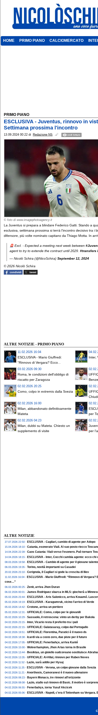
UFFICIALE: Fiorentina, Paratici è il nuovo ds (57, 632)
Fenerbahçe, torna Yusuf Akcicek (49, 687)
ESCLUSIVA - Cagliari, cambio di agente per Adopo (61, 541)
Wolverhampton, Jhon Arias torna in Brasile (56, 647)
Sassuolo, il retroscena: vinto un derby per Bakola (61, 617)
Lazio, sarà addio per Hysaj (45, 662)
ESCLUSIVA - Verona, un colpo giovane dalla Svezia (61, 667)
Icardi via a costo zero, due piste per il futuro (57, 637)
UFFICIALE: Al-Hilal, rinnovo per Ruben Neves (58, 657)
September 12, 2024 (73, 258)
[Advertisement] (39, 307)
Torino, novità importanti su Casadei (51, 567)
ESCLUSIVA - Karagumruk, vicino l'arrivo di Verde (60, 602)
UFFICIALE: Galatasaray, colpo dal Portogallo (57, 627)
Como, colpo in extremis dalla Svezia (45, 391)
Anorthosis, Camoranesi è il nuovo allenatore (57, 672)
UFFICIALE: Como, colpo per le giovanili (54, 612)
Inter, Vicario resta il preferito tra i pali (52, 622)
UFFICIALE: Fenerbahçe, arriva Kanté (52, 642)
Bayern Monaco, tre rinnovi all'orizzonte (54, 677)
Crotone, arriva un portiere (45, 607)
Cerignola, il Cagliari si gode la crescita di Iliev (58, 572)
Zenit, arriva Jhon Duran (43, 587)
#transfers (88, 251)
